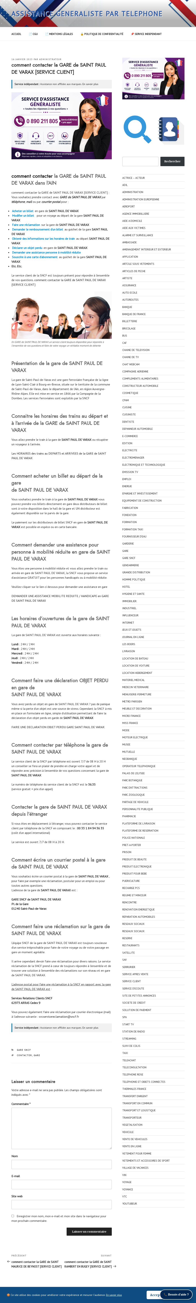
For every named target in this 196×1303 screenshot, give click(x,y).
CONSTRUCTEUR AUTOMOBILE (140, 386)
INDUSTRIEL (129, 608)
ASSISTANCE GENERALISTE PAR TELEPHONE (87, 13)
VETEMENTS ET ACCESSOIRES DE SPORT (146, 1160)
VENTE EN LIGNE (131, 1146)
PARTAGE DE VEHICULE (135, 802)
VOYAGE (126, 1182)
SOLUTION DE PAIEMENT (136, 1010)
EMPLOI (126, 479)
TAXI (125, 1053)
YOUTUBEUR (129, 1203)
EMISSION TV (130, 472)
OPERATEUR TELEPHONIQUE (138, 766)
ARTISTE (127, 278)
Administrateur (50, 59)
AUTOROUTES (130, 299)
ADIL (125, 185)
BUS (124, 335)
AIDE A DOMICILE (132, 221)
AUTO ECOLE (129, 292)
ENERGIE (127, 486)
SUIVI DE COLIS (131, 1046)
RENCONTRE (129, 902)
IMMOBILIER (129, 601)
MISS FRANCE (130, 723)
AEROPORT (128, 206)
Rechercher (172, 161)
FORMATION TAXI (132, 529)
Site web (17, 1196)
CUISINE (127, 407)
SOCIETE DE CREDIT (134, 1002)
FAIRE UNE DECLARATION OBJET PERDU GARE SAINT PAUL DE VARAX (58, 727)
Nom (14, 1156)
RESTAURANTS (131, 945)
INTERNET (128, 622)
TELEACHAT (129, 1060)
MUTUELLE (128, 751)
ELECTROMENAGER (133, 457)
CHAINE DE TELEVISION (135, 350)
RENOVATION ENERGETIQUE (138, 909)
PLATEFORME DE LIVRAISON (138, 823)
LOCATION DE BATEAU (135, 658)
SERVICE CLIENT (131, 981)
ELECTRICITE (129, 450)
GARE (37, 1055)
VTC (124, 1196)
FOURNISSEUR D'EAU (134, 536)
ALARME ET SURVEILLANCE (137, 235)
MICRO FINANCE (131, 716)
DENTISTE (128, 421)
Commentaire (21, 1104)
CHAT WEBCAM (131, 364)
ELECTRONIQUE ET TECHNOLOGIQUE (143, 464)
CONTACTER (24, 1055)
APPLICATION (130, 256)
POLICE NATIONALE (133, 837)
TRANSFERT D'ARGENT (135, 1096)
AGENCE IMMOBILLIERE (135, 213)
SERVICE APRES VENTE (135, 974)
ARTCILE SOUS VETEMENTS (138, 264)
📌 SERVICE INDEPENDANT (146, 34)
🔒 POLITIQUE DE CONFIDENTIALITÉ (101, 34)
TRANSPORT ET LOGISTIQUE (139, 1110)
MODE (125, 730)
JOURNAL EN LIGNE (133, 637)
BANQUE (127, 307)
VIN (124, 1175)
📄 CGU (33, 34)
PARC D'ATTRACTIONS (134, 787)
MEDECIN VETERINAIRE (135, 687)
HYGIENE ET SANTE (133, 594)
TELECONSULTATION (134, 1067)
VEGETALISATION (132, 1124)
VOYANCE (127, 1189)
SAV (124, 959)
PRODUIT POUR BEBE (134, 873)
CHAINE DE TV (130, 357)
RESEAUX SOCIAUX (133, 924)
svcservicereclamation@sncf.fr (59, 1016)
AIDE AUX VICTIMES (133, 228)
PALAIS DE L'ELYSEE (133, 773)
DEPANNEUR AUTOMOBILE (137, 429)
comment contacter (32, 176)
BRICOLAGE (129, 328)
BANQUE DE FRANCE (134, 314)
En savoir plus (90, 84)
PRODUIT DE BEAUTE (134, 859)
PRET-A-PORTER (131, 845)
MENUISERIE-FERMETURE (136, 694)
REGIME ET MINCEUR (134, 895)
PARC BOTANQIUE (132, 780)
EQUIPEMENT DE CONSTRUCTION (142, 500)
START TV (128, 1024)
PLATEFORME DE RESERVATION (140, 830)
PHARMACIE (129, 816)
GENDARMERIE (130, 565)
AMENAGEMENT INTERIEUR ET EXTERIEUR (146, 249)
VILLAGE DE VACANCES (135, 1167)
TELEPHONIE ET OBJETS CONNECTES (143, 1081)
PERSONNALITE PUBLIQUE (137, 809)
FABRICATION (130, 508)
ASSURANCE (129, 285)
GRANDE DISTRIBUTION (136, 572)
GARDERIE (128, 543)
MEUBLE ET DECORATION (137, 708)
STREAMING (129, 1038)
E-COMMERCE (130, 436)
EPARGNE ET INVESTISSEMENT (140, 493)
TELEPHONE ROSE (132, 1074)
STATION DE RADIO (133, 1031)
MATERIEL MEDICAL (133, 680)
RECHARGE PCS (131, 888)
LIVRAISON (128, 651)
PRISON (126, 852)
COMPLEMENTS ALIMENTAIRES (140, 378)
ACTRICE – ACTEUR (133, 178)
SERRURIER (128, 967)
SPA (124, 1017)
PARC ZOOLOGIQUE (133, 794)
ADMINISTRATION (132, 192)
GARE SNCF (24, 1050)
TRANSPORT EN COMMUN (137, 1103)
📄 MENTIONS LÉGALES (59, 34)
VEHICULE (128, 1132)
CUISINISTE (129, 414)
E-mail (15, 1176)
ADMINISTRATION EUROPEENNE (140, 199)
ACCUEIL (16, 34)
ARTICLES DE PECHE (133, 271)
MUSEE (126, 744)
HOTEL (126, 586)
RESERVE (127, 938)
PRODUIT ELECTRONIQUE (137, 866)
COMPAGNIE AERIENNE (135, 371)
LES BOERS (128, 644)
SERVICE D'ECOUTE (133, 988)
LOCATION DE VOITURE (135, 665)
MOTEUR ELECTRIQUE (135, 737)
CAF (124, 343)
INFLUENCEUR (130, 615)
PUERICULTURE (131, 881)
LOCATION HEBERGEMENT (137, 673)
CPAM (125, 400)
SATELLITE (128, 952)
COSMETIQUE (130, 393)
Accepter (157, 1295)
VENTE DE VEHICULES (134, 1139)
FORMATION (129, 522)
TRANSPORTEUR (131, 1117)
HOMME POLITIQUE (133, 579)
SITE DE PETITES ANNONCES (139, 995)
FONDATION (129, 515)
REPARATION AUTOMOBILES (138, 916)
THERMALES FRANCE (134, 1089)
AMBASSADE (129, 242)
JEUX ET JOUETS (131, 629)
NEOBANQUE (129, 759)
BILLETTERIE (129, 321)
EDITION (127, 443)
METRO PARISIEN (132, 701)
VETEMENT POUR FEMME (136, 1153)
